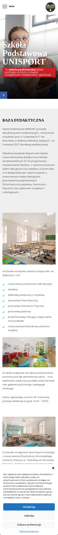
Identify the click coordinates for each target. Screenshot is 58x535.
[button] (53, 468)
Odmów (29, 515)
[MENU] (4, 6)
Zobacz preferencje (29, 524)
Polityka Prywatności (29, 531)
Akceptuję (29, 507)
